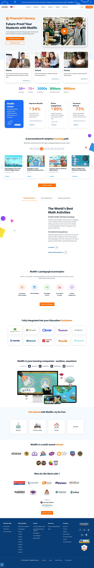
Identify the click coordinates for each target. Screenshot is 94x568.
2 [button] (38, 148)
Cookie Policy (58, 560)
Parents (43, 7)
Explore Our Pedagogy (47, 304)
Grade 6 (20, 544)
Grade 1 (20, 531)
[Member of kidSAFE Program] (84, 541)
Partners (58, 7)
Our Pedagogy (37, 535)
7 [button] (55, 148)
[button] (12, 7)
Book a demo (66, 534)
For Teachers (6, 526)
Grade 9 (20, 552)
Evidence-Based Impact (54, 526)
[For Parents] (76, 60)
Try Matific (89, 7)
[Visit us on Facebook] (80, 530)
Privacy (44, 560)
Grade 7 (20, 547)
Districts (50, 7)
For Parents (6, 529)
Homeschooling (7, 531)
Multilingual (36, 533)
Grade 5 (20, 542)
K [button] (31, 148)
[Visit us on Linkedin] (82, 535)
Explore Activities (47, 185)
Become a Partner (47, 512)
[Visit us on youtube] (86, 535)
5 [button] (48, 148)
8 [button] (59, 148)
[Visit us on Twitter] (88, 530)
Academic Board (67, 542)
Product (28, 7)
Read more (17, 124)
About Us (65, 526)
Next (92, 166)
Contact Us (65, 7)
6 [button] (52, 148)
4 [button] (45, 148)
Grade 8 (20, 549)
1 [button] (34, 148)
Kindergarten (21, 529)
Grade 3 (20, 536)
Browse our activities (23, 526)
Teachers (35, 7)
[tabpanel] (47, 31)
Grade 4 (20, 539)
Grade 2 (20, 534)
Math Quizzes (36, 538)
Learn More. (71, 2)
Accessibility (68, 560)
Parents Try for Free (15, 43)
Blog (49, 529)
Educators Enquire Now (15, 38)
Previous (2, 166)
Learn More (51, 247)
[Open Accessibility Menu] (2, 565)
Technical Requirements (39, 526)
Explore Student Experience (55, 252)
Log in (81, 7)
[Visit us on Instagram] (84, 530)
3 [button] (41, 148)
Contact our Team (67, 536)
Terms (50, 560)
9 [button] (62, 148)
